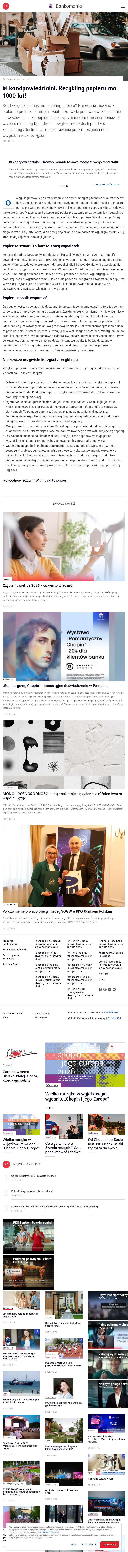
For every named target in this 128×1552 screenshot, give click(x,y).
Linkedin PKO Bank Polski (111, 947)
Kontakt (103, 977)
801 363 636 (113, 1022)
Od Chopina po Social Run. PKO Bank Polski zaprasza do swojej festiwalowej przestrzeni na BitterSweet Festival (106, 1147)
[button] (6, 6)
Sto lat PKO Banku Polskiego (110, 968)
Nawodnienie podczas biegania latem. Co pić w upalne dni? (61, 1451)
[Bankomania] (65, 6)
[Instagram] (105, 993)
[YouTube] (114, 993)
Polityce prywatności (50, 1532)
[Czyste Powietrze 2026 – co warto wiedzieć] (64, 550)
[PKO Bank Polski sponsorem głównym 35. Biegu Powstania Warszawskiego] (21, 1522)
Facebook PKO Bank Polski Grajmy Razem (48, 985)
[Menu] (123, 6)
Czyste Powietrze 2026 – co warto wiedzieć (38, 589)
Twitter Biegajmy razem (79, 959)
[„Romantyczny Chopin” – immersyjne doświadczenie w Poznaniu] (64, 650)
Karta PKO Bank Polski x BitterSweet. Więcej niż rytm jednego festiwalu (106, 1443)
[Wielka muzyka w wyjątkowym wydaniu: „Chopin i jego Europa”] (85, 1068)
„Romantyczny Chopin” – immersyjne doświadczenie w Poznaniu (55, 689)
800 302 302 (111, 1016)
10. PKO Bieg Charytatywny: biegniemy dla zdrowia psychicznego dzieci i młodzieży (21, 1495)
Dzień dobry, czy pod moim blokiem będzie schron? (63, 1328)
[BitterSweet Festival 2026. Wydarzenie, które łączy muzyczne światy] (21, 1430)
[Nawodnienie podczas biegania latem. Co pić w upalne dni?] (64, 1433)
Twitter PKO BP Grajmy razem (80, 997)
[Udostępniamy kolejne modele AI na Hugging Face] (21, 1304)
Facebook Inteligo (48, 959)
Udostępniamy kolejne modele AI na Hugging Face (21, 1319)
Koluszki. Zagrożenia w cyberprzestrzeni (32, 1194)
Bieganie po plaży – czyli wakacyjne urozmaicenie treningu (21, 1404)
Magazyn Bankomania (10, 946)
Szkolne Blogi (11, 968)
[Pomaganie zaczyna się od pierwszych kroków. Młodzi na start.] (64, 1352)
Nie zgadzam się (89, 1544)
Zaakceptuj (110, 1544)
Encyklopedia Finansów (11, 961)
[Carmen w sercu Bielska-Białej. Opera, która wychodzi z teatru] (21, 1058)
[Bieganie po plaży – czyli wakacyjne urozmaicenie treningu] (21, 1387)
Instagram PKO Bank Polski (79, 971)
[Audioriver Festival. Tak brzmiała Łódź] (64, 1477)
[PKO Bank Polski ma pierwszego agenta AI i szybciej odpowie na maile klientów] (21, 1342)
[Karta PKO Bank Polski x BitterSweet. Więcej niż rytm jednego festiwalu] (106, 1426)
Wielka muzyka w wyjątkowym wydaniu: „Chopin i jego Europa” (77, 1100)
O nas (102, 983)
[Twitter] (109, 993)
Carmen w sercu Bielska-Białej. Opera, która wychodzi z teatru (20, 1080)
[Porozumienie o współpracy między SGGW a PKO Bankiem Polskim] (64, 869)
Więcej (74, 1544)
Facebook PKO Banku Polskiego (48, 947)
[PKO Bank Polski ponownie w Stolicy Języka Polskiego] (64, 1392)
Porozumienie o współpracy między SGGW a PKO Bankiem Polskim (57, 915)
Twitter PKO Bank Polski (79, 947)
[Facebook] (100, 993)
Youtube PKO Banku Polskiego (111, 958)
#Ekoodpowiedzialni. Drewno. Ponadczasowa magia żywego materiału (63, 162)
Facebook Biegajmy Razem (47, 971)
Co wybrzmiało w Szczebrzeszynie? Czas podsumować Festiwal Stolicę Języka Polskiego (63, 1151)
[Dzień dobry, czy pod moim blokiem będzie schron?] (64, 1309)
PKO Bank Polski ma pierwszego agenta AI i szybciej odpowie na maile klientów (19, 1359)
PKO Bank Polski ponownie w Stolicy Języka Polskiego (63, 1408)
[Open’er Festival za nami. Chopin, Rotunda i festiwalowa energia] (106, 1507)
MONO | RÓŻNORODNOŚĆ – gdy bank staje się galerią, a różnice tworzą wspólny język (62, 800)
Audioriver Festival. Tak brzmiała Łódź (61, 1495)
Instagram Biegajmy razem (79, 983)
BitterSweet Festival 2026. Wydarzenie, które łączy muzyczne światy (20, 1449)
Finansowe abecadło (15, 953)
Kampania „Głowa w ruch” (101, 1482)
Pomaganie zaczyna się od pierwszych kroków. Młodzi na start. (63, 1368)
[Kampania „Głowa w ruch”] (106, 1468)
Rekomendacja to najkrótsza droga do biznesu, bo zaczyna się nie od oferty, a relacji (55, 1210)
